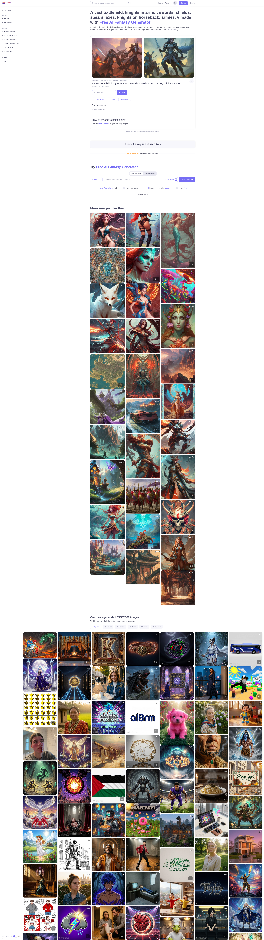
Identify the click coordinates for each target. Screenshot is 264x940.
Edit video (7, 18)
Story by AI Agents (132, 188)
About (7, 936)
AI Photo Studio (9, 51)
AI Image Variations (10, 35)
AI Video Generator (10, 39)
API (5, 61)
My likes (97, 627)
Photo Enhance (104, 124)
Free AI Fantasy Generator (125, 22)
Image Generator (9, 31)
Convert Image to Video (11, 43)
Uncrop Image (8, 47)
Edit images (8, 22)
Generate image (136, 173)
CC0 (104, 109)
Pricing (160, 3)
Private (181, 188)
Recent (109, 627)
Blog (3, 936)
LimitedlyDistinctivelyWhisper (119, 80)
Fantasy (94, 86)
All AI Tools (7, 10)
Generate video (150, 173)
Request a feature (7, 939)
